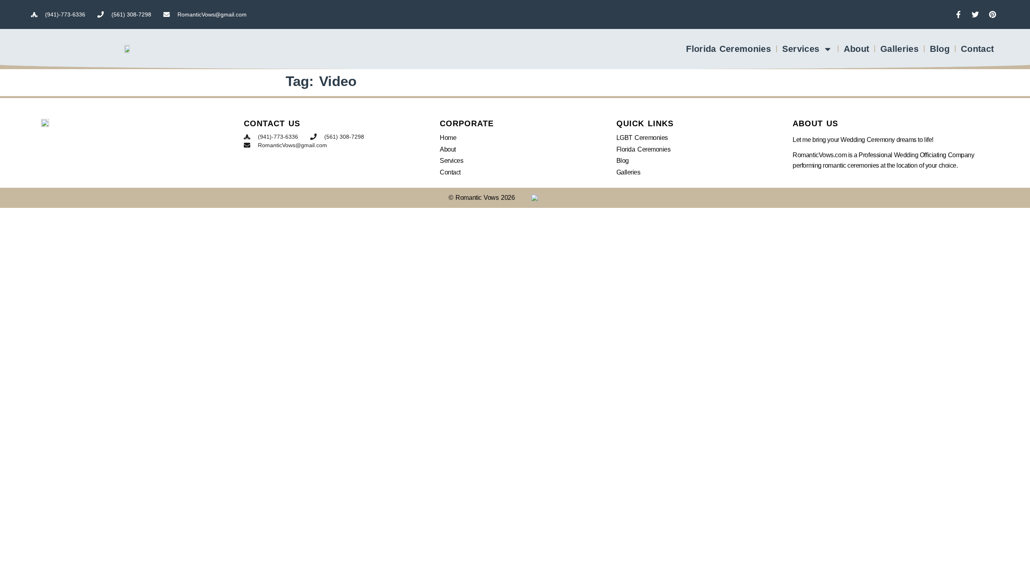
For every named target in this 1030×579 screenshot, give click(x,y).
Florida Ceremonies (728, 49)
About (856, 49)
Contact (977, 49)
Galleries (899, 49)
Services (800, 49)
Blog (940, 49)
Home (448, 137)
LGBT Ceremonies (642, 137)
